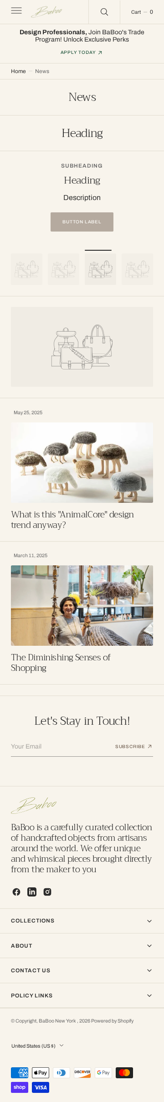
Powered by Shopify (112, 1020)
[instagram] (47, 891)
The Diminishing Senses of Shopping (61, 662)
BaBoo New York (58, 1020)
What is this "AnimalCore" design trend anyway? (72, 519)
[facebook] (16, 891)
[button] (15, 11)
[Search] (104, 12)
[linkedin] (31, 891)
